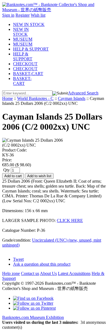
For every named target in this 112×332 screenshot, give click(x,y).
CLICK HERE (70, 220)
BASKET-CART (28, 73)
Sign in (8, 15)
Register (22, 15)
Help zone (11, 273)
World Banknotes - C (35, 98)
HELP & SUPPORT (31, 49)
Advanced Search (83, 93)
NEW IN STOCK (29, 24)
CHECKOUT (25, 63)
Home (7, 98)
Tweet (18, 259)
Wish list (38, 15)
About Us (48, 273)
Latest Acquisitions (74, 273)
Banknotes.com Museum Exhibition (33, 317)
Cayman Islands (71, 98)
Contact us (30, 273)
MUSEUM (22, 39)
